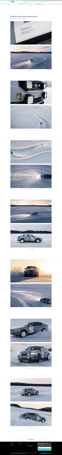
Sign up (44, 449)
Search (51, 1)
